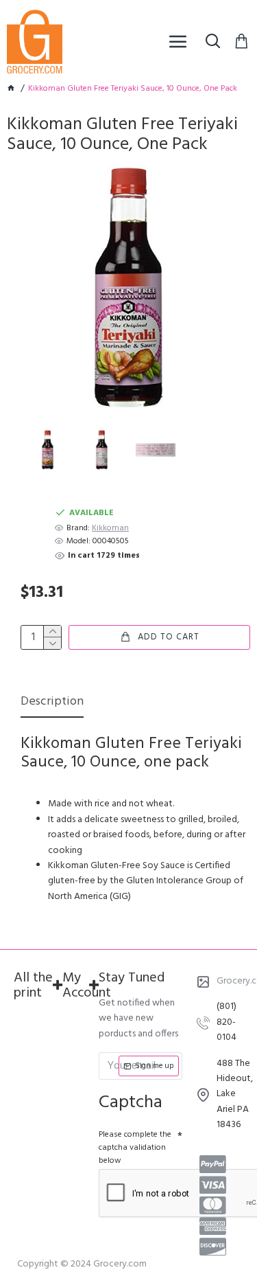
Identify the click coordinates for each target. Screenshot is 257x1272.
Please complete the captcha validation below (135, 1148)
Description (52, 703)
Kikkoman (110, 528)
